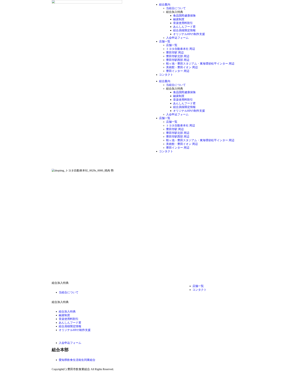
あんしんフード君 (184, 26)
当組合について (176, 8)
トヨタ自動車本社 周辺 (180, 48)
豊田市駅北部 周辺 (177, 56)
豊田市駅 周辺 (175, 52)
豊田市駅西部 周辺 (177, 59)
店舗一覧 (164, 41)
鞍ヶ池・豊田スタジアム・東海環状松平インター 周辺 (200, 63)
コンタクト (166, 74)
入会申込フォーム (177, 37)
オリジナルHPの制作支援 (189, 34)
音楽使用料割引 (183, 22)
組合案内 (164, 4)
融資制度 (178, 19)
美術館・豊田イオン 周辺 (182, 67)
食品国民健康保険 (184, 15)
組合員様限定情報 (184, 30)
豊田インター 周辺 (177, 70)
